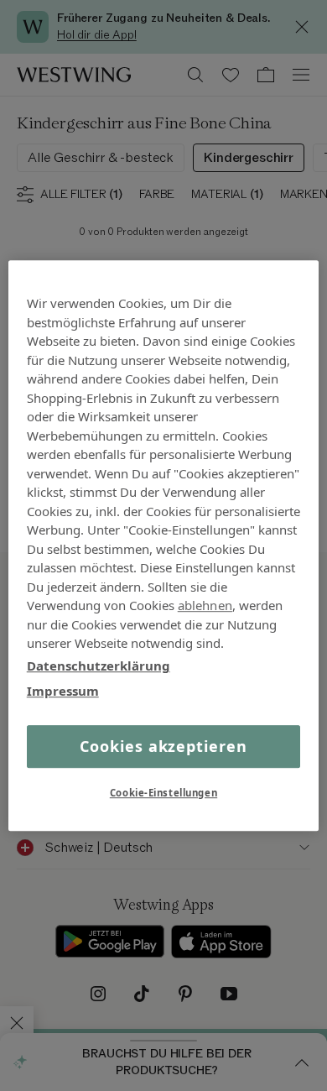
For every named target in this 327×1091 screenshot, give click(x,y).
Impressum (63, 690)
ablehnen (205, 605)
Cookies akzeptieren (163, 746)
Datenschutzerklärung (98, 665)
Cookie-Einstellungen (163, 792)
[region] (163, 545)
